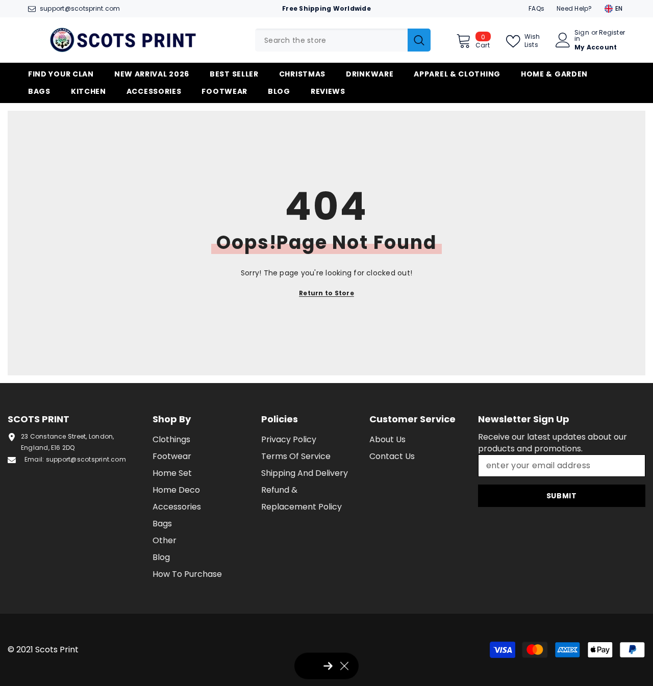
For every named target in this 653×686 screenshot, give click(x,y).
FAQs (536, 8)
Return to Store (326, 293)
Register (612, 33)
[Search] (343, 40)
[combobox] (331, 40)
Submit (561, 496)
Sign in (581, 36)
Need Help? (574, 8)
